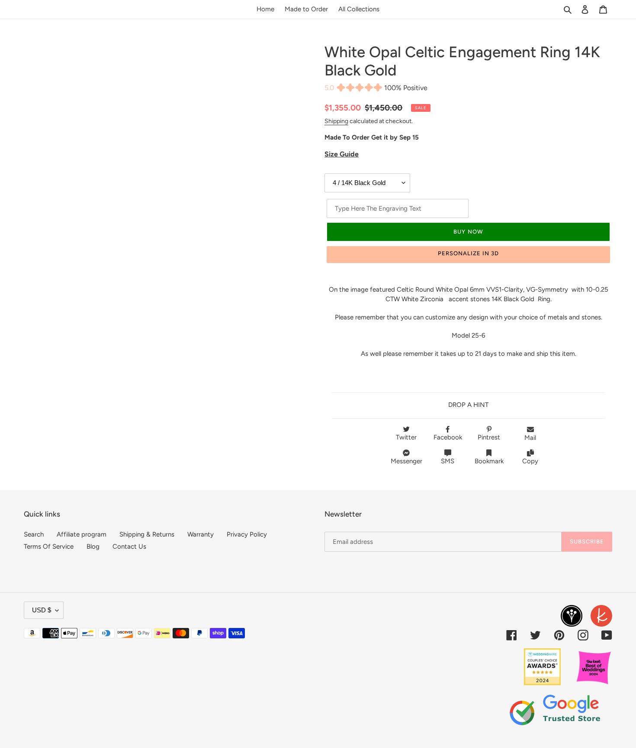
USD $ (41, 610)
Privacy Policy (247, 534)
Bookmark (489, 461)
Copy (530, 461)
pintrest (489, 437)
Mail (530, 438)
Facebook (448, 437)
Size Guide (341, 154)
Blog (93, 546)
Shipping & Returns (146, 534)
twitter (406, 437)
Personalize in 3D (468, 253)
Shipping (336, 120)
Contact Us (129, 546)
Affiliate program (81, 534)
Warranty (200, 534)
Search (34, 534)
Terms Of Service (49, 546)
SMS (447, 461)
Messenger (406, 461)
